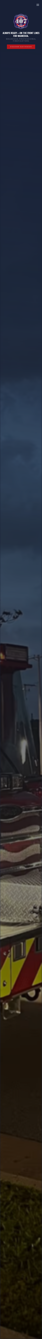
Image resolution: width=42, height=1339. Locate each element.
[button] (37, 5)
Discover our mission (21, 46)
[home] (6, 5)
